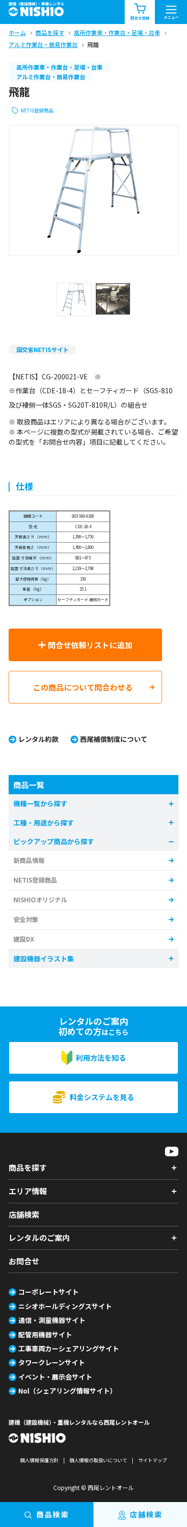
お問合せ (24, 1261)
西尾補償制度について (113, 739)
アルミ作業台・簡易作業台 (50, 77)
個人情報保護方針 (39, 1460)
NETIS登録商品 (37, 110)
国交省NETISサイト (42, 349)
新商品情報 (29, 860)
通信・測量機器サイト (51, 1320)
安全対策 (25, 919)
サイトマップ (152, 1460)
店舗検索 (24, 1214)
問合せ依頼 (140, 18)
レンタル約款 (38, 739)
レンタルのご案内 (39, 1237)
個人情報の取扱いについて (98, 1460)
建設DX (23, 939)
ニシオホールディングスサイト (65, 1306)
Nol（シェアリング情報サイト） (67, 1390)
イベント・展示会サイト (55, 1377)
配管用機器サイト (45, 1334)
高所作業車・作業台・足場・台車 (59, 67)
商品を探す (28, 1167)
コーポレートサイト (48, 1292)
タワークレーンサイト (51, 1362)
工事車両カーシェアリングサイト (68, 1348)
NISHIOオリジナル (40, 899)
